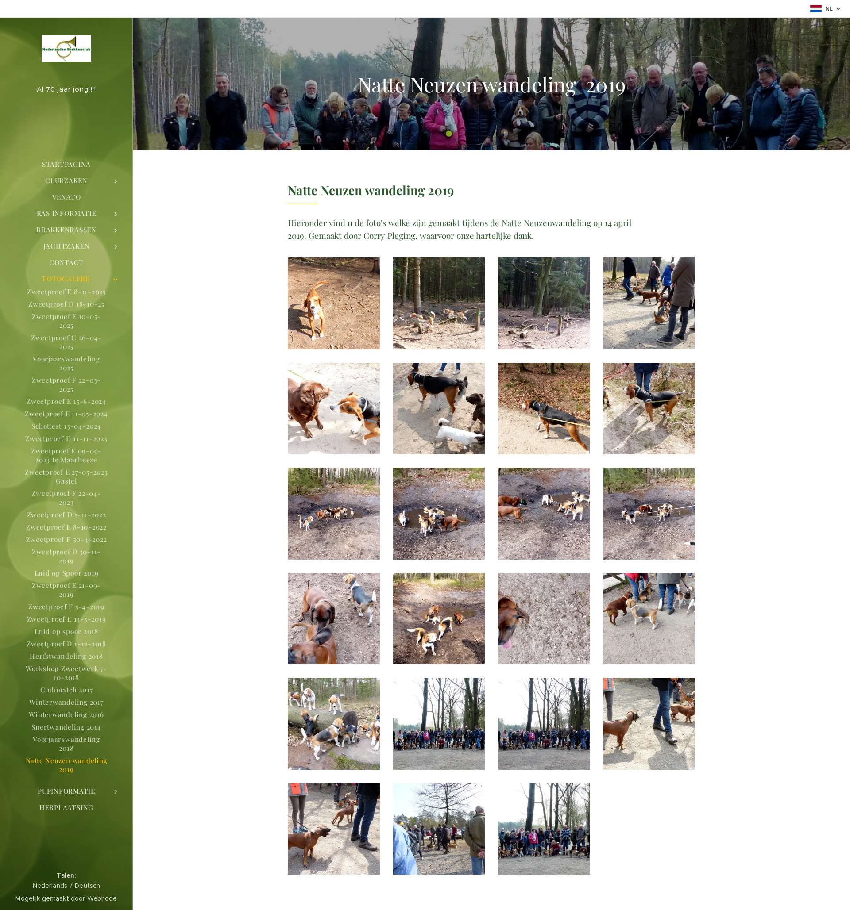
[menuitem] (66, 164)
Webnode (102, 898)
